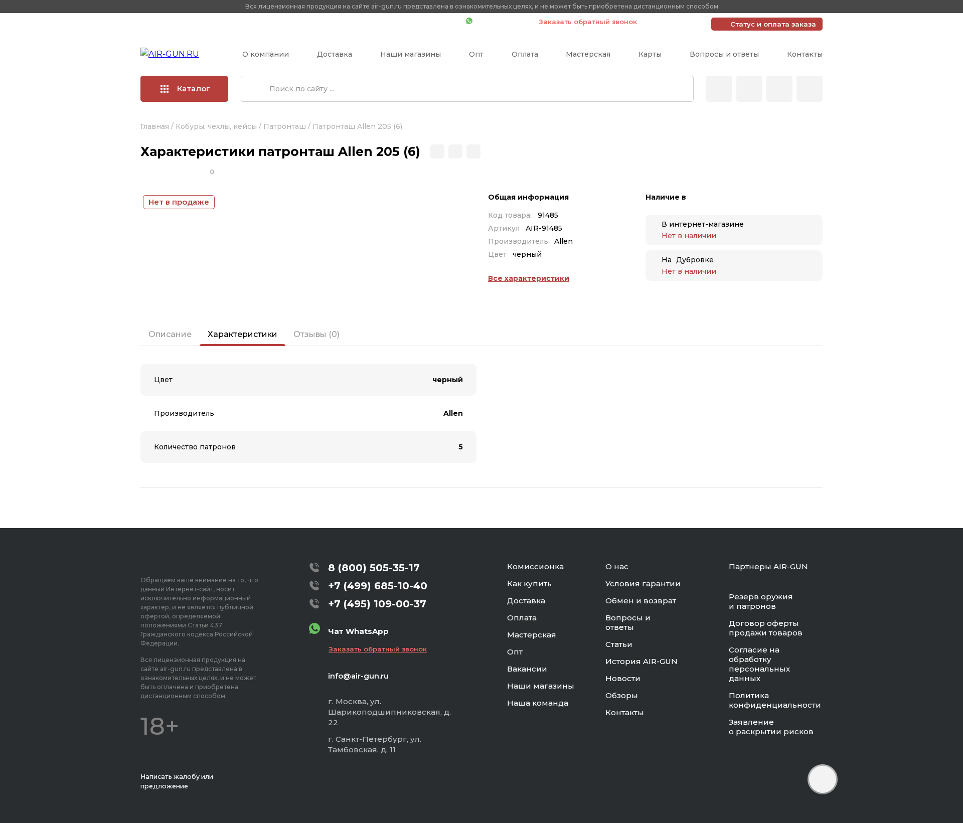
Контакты (805, 54)
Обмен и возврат (640, 600)
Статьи (618, 644)
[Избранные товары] (779, 89)
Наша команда (537, 703)
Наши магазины (410, 54)
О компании (265, 54)
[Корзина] (809, 89)
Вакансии (527, 669)
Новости (622, 678)
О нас (616, 566)
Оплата (525, 54)
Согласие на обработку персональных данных (759, 664)
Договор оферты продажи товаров (765, 627)
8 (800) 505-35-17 (374, 568)
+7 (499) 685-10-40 (313, 22)
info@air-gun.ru (358, 676)
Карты (650, 54)
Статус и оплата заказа (773, 24)
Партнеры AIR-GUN (768, 566)
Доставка (334, 54)
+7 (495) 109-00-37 (413, 22)
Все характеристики (528, 278)
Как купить (529, 583)
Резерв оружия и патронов (761, 601)
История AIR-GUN (641, 661)
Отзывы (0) (316, 334)
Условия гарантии (643, 583)
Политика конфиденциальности (775, 700)
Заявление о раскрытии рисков (771, 726)
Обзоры (621, 695)
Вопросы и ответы (724, 54)
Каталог (193, 88)
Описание (170, 334)
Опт (476, 54)
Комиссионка (535, 566)
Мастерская (588, 54)
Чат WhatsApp (500, 22)
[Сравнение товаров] (749, 89)
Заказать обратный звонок (588, 22)
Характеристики (242, 334)
